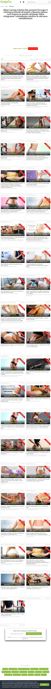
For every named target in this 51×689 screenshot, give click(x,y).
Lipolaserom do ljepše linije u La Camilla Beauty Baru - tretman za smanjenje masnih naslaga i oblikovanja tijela (13, 427)
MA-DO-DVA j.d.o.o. (4, 598)
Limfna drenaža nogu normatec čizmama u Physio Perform (37, 372)
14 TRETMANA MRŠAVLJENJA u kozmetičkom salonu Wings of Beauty (37, 453)
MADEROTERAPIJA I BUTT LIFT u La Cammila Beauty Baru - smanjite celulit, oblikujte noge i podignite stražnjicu (12, 561)
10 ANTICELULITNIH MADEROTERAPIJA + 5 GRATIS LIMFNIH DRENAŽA (37, 318)
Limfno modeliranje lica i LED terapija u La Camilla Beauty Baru (12, 453)
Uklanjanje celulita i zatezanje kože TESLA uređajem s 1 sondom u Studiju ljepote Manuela (13, 587)
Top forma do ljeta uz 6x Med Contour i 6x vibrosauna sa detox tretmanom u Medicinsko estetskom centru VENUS (36, 104)
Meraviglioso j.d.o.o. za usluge (6, 248)
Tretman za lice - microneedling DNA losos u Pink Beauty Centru (12, 130)
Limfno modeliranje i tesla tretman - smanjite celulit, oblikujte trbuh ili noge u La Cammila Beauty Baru (38, 426)
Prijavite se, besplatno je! (34, 633)
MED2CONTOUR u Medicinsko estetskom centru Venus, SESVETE (11, 265)
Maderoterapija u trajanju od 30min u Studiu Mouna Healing (38, 399)
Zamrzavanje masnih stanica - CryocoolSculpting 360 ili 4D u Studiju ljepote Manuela (12, 238)
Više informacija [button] (35, 686)
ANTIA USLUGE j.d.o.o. (5, 329)
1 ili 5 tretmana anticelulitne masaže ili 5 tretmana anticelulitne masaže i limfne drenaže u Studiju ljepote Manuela (12, 400)
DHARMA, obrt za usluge (5, 490)
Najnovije (31, 59)
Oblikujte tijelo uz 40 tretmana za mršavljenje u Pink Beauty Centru (12, 157)
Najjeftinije (36, 59)
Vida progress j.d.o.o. (30, 410)
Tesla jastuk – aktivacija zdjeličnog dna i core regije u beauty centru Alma (12, 507)
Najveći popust (47, 59)
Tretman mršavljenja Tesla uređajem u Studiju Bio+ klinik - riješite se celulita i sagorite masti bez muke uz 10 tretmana (37, 292)
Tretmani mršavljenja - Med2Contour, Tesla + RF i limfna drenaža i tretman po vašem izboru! (37, 211)
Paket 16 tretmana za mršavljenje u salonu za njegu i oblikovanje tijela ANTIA (12, 614)
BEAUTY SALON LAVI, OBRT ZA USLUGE (33, 87)
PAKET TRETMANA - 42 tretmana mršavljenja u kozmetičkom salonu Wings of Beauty (11, 211)
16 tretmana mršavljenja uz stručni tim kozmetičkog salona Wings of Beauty (37, 184)
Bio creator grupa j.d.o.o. (30, 302)
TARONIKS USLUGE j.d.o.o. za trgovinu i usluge (34, 571)
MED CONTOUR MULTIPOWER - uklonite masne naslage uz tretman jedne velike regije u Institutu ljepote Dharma (12, 480)
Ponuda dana (22, 87)
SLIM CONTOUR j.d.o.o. (5, 87)
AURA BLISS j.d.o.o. (4, 114)
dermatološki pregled (42, 4)
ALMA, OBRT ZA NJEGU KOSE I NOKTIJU (8, 517)
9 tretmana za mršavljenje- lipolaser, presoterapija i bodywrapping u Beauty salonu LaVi (12, 533)
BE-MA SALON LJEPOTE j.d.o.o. (6, 410)
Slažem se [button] (44, 684)
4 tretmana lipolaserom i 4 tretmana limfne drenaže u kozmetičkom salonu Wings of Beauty (38, 480)
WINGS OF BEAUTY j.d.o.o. (31, 194)
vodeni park (36, 4)
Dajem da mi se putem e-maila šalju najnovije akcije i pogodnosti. (25, 638)
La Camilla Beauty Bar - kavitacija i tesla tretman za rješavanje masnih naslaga (12, 291)
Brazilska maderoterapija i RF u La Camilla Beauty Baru (37, 507)
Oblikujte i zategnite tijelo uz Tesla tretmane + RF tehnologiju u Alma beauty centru (37, 587)
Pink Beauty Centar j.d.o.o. (5, 141)
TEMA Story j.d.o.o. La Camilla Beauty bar (8, 302)
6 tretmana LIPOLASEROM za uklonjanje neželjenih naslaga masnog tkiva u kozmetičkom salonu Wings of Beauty (12, 373)
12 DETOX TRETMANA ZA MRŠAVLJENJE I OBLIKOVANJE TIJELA (10, 103)
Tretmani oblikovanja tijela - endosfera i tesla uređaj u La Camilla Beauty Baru (38, 345)
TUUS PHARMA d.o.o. (5, 356)
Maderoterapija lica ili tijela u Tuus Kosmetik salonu (12, 344)
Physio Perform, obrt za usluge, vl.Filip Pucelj (34, 383)
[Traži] (49, 2)
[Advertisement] (25, 652)
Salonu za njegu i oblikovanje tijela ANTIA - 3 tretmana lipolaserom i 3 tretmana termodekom (37, 533)
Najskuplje (41, 59)
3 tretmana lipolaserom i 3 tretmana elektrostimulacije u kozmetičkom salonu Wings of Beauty (37, 265)
